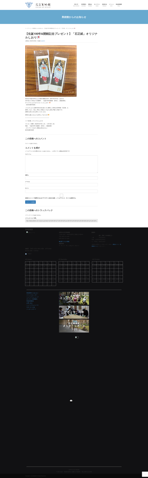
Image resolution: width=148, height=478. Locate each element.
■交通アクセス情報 (64, 241)
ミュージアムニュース (32, 305)
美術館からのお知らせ (37, 28)
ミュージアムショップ (32, 297)
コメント (28, 154)
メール (27, 181)
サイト (27, 188)
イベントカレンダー (31, 295)
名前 (27, 175)
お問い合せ (29, 303)
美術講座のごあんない (32, 293)
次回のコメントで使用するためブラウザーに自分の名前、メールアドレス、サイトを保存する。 (51, 198)
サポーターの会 (30, 307)
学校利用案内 (30, 301)
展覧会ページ (116, 244)
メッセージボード (31, 309)
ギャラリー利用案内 (31, 299)
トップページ (28, 28)
